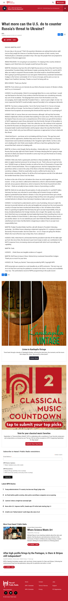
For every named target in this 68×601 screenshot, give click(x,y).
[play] (4, 8)
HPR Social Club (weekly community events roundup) (18, 472)
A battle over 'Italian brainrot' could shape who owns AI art (22, 512)
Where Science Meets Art (39, 529)
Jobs (53, 582)
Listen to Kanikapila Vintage (34, 349)
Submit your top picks (34, 444)
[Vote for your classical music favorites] (34, 397)
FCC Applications (56, 589)
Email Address (7, 456)
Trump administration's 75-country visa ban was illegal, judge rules (25, 489)
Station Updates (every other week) (13, 465)
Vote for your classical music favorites (33, 433)
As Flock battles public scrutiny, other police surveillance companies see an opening (30, 495)
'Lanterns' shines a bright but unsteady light (18, 501)
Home (26, 582)
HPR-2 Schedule (29, 589)
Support (54, 585)
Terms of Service (43, 585)
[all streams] (65, 8)
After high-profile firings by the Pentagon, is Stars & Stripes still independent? (33, 554)
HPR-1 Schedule (29, 585)
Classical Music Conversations (34, 527)
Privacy (41, 589)
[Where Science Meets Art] (14, 533)
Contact (41, 582)
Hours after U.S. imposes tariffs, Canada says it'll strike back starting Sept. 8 (28, 506)
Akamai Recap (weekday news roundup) (15, 470)
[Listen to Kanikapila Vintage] (34, 313)
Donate (61, 2)
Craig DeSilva (30, 532)
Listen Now (34, 358)
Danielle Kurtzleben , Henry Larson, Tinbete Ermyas (15, 559)
